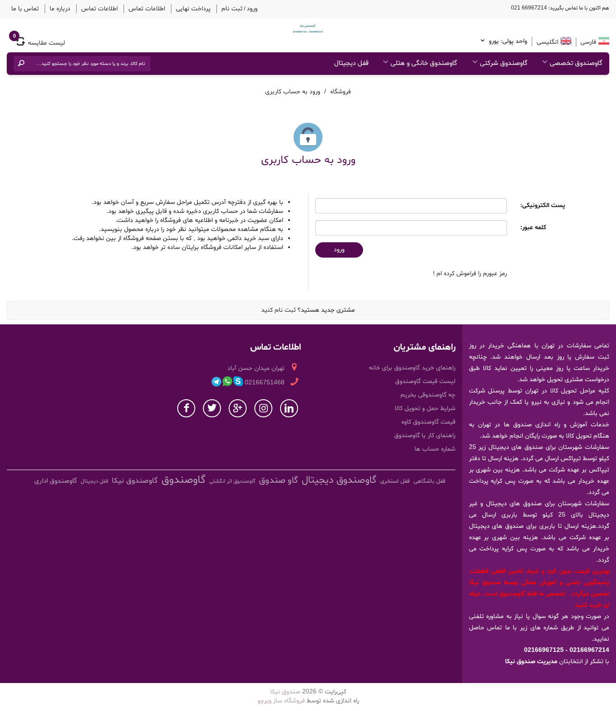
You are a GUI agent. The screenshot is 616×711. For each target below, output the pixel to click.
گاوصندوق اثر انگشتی (232, 480)
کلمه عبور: (533, 226)
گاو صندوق (278, 479)
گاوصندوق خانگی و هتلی (424, 62)
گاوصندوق (183, 479)
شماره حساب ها (434, 448)
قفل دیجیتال (351, 62)
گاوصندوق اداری (55, 480)
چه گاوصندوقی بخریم (427, 394)
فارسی (587, 41)
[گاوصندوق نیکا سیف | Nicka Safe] (308, 27)
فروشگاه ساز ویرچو (281, 700)
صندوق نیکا (285, 691)
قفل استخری (395, 480)
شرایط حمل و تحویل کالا (425, 407)
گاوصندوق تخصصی (576, 62)
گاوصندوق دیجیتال (339, 479)
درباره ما (53, 8)
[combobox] (88, 62)
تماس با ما (22, 8)
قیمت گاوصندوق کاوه (428, 421)
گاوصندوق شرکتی (504, 62)
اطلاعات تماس (129, 8)
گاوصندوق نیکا (135, 480)
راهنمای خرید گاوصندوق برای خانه (412, 367)
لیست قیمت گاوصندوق (425, 380)
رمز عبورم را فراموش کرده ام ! (470, 272)
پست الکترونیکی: (542, 204)
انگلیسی (547, 41)
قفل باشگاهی (430, 480)
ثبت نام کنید (278, 309)
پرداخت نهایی (169, 8)
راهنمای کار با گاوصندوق (424, 434)
